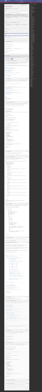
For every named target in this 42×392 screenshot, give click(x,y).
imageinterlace (31, 59)
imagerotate (31, 68)
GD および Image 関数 (18, 3)
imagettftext (31, 79)
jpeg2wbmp (31, 84)
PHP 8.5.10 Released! (21, 2)
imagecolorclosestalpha (32, 19)
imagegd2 (31, 55)
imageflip (31, 50)
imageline (31, 62)
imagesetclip (31, 71)
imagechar (31, 15)
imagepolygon (31, 66)
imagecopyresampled (32, 30)
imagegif (31, 57)
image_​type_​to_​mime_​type (32, 8)
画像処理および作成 (12, 3)
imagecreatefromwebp (32, 40)
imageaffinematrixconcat (32, 10)
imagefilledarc (31, 46)
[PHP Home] (6, 1)
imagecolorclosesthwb (32, 20)
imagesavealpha (31, 69)
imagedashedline (32, 44)
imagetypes (31, 80)
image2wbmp (31, 9)
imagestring (31, 75)
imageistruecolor (31, 60)
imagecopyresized (32, 31)
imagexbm (31, 82)
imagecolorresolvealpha (32, 24)
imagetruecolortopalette (32, 78)
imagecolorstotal (31, 26)
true (20, 12)
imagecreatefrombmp (32, 33)
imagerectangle (31, 67)
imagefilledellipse (32, 47)
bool (16, 12)
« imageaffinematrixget (30, 3)
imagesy (31, 77)
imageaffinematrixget (32, 11)
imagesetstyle (31, 73)
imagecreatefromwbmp (32, 39)
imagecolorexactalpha (32, 22)
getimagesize (31, 6)
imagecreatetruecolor (32, 42)
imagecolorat (31, 18)
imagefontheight (31, 51)
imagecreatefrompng (32, 37)
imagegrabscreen (32, 58)
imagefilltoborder (32, 49)
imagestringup (31, 76)
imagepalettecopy (32, 64)
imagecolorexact (31, 21)
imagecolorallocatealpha (32, 17)
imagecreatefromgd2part (32, 35)
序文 (5, 3)
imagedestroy (31, 86)
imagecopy (31, 28)
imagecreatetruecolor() (8, 22)
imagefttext (31, 53)
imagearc (31, 13)
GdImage (13, 12)
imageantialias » (35, 3)
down (6, 300)
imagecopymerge (32, 29)
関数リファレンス (8, 3)
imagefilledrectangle (32, 48)
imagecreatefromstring (32, 38)
